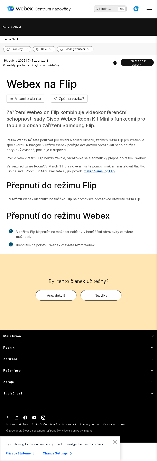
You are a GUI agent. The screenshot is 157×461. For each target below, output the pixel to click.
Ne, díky (101, 295)
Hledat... (105, 8)
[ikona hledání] (97, 9)
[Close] (115, 442)
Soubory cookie (89, 424)
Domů (6, 27)
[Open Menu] (149, 8)
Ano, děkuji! (56, 295)
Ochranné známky (113, 424)
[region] (60, 448)
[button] (136, 8)
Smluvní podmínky (17, 424)
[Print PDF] (115, 63)
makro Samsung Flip (99, 171)
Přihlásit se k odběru (137, 62)
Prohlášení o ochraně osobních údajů (54, 424)
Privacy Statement (20, 453)
